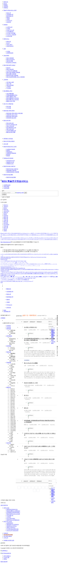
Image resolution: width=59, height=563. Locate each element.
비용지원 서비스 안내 (11, 114)
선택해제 (3, 318)
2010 (13, 412)
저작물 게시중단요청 (8, 540)
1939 (13, 423)
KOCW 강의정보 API (11, 124)
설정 (4, 48)
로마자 (5, 229)
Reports (8, 155)
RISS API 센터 (7, 120)
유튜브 (5, 559)
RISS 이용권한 (10, 69)
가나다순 (8, 327)
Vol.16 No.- (27, 386)
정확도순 (50, 321)
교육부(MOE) (9, 523)
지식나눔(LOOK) (10, 518)
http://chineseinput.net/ (6, 242)
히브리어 (5, 215)
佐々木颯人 (26, 342)
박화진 (25, 329)
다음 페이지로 (34, 490)
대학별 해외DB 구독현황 (12, 172)
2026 (13, 388)
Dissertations (9, 151)
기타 (13, 385)
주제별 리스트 (10, 163)
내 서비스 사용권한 (11, 34)
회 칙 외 (26, 395)
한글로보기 (39, 321)
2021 (13, 396)
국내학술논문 (9, 14)
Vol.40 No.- (27, 399)
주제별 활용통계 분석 (11, 95)
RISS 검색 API (10, 123)
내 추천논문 (9, 27)
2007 (13, 416)
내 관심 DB (9, 36)
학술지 (8, 17)
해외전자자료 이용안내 (9, 166)
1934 (13, 430)
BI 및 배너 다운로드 (11, 62)
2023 (13, 393)
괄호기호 (5, 217)
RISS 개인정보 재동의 (9, 141)
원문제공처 (9, 336)
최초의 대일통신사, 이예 (31, 383)
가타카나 (5, 206)
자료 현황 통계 (10, 93)
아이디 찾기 (9, 44)
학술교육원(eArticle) (12, 343)
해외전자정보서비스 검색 (9, 146)
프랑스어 (5, 212)
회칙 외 (26, 408)
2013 (13, 407)
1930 (11, 432)
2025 (13, 390)
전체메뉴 (5, 7)
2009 (13, 413)
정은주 (25, 463)
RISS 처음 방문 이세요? (9, 65)
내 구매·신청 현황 (10, 33)
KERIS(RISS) (12, 339)
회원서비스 (6, 38)
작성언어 (8, 442)
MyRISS (5, 4)
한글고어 (5, 209)
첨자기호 (5, 221)
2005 (13, 419)
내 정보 (8, 51)
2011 (12, 410)
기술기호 (5, 220)
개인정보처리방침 (8, 534)
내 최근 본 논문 (10, 30)
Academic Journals (10, 149)
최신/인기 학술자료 (8, 103)
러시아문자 (6, 224)
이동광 (32, 385)
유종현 (28, 385)
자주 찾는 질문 (10, 82)
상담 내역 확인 (10, 85)
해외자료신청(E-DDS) (9, 110)
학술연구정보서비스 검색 (9, 10)
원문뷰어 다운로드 (8, 138)
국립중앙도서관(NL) (11, 526)
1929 (11, 435)
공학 (13, 375)
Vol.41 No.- (50, 365)
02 (13, 347)
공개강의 (8, 22)
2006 (13, 417)
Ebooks (8, 150)
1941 (13, 420)
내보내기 (26, 321)
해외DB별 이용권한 (11, 170)
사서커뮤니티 (9, 515)
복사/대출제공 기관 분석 (12, 98)
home (4, 310)
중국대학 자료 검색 (11, 117)
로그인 (5, 3)
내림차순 (50, 324)
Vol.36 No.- (51, 437)
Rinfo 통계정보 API (11, 127)
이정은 (25, 437)
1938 (13, 424)
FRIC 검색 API (10, 129)
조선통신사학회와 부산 (30, 327)
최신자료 (8, 106)
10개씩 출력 (50, 485)
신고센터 (8, 88)
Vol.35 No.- (51, 450)
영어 (13, 450)
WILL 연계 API (10, 126)
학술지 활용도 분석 (11, 96)
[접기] (57, 344)
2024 (13, 391)
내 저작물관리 (10, 31)
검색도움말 (6, 186)
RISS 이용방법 (10, 58)
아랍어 (5, 230)
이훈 (25, 365)
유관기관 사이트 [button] (7, 521)
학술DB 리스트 (10, 162)
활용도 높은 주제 (10, 101)
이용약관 (5, 533)
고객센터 (5, 6)
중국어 (5, 208)
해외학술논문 (9, 16)
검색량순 (8, 325)
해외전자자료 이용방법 (12, 75)
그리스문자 (6, 211)
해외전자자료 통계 (8, 174)
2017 (13, 401)
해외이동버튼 (4, 561)
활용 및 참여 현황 (10, 132)
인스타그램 (6, 557)
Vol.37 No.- (52, 424)
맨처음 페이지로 (19, 487)
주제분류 (8, 362)
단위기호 (5, 226)
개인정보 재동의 (7, 536)
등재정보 (8, 346)
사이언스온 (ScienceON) (12, 530)
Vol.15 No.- (51, 329)
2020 (13, 397)
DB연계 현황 (9, 61)
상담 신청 (8, 83)
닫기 (2, 282)
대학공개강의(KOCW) (12, 509)
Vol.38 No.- (27, 344)
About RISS (6, 55)
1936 (13, 427)
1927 (11, 441)
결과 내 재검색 (6, 197)
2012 (13, 409)
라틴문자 (5, 223)
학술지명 (8, 352)
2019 (13, 399)
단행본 (8, 19)
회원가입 (5, 1)
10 (22, 458)
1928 (11, 438)
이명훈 (25, 385)
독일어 (5, 214)
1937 (13, 426)
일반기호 (5, 227)
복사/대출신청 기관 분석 (12, 99)
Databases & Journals (8, 158)
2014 (13, 406)
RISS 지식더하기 (10, 59)
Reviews (8, 154)
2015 (13, 404)
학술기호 (5, 218)
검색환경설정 (9, 52)
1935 (13, 429)
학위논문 (8, 13)
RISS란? (8, 67)
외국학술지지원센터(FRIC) (13, 512)
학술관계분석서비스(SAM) (13, 514)
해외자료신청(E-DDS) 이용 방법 (14, 113)
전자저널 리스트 (10, 160)
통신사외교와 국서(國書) (31, 363)
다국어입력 (6, 188)
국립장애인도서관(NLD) (12, 524)
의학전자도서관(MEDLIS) (12, 520)
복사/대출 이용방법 (11, 73)
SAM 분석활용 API (11, 130)
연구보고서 (9, 20)
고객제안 (8, 86)
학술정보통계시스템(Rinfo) (13, 511)
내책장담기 (32, 321)
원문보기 (31, 333)
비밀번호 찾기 (10, 46)
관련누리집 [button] (6, 507)
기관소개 (5, 537)
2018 (13, 400)
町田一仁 (26, 424)
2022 (13, 394)
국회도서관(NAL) (10, 527)
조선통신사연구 (44, 329)
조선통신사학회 (32, 329)
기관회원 (8, 517)
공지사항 (5, 144)
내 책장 (8, 28)
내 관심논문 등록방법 (11, 70)
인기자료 (8, 108)
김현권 (25, 450)
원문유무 (8, 328)
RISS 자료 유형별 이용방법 (13, 72)
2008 (13, 414)
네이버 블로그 (7, 556)
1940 (13, 422)
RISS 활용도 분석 (7, 91)
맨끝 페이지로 (38, 490)
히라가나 (5, 205)
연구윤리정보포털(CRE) (12, 529)
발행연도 (8, 387)
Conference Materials (11, 153)
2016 (13, 403)
